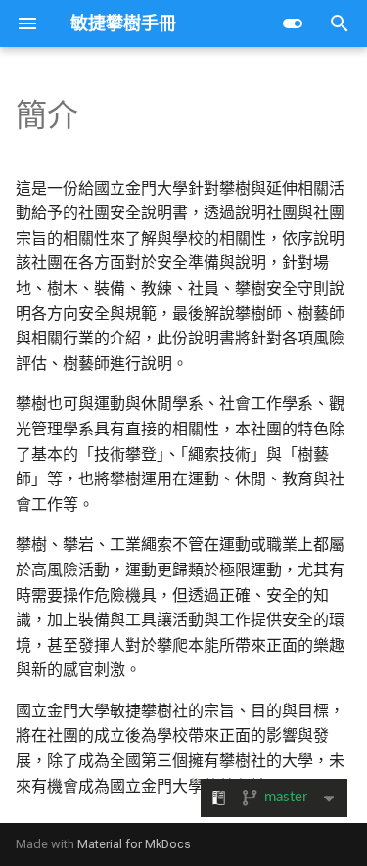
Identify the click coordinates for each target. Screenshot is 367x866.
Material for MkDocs (134, 844)
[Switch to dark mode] (292, 23)
